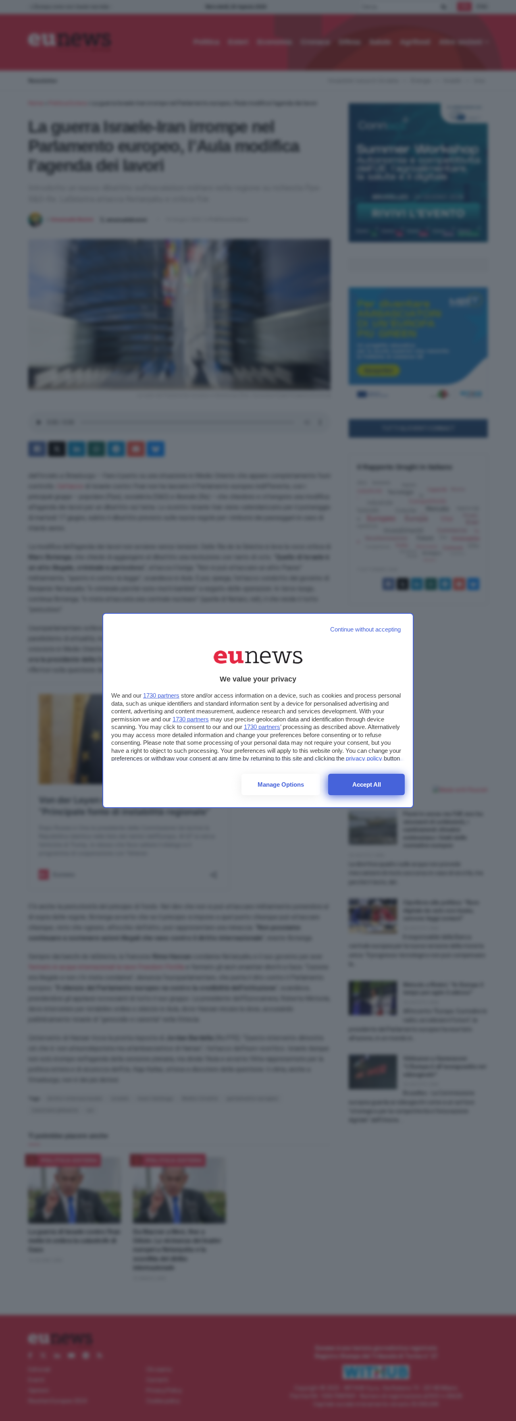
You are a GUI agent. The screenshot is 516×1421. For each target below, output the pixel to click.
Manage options (281, 784)
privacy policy (364, 758)
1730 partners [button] (161, 695)
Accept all (366, 784)
